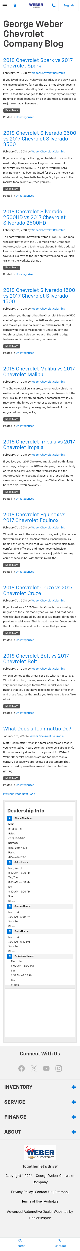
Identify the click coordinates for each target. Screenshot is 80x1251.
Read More (11, 110)
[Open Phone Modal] (54, 5)
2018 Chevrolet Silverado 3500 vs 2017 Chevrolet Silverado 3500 (39, 139)
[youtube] (46, 1068)
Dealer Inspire (40, 1218)
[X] (34, 1068)
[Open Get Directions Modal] (15, 5)
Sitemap (61, 1192)
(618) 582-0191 (16, 838)
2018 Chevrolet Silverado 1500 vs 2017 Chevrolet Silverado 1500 (39, 296)
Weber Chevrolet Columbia (48, 73)
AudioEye (51, 1201)
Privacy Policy (22, 1192)
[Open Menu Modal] (5, 5)
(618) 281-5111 (16, 829)
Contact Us (43, 1192)
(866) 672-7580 (17, 857)
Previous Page (12, 794)
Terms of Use (32, 1201)
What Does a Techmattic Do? (37, 729)
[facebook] (21, 1068)
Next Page (28, 794)
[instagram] (58, 1068)
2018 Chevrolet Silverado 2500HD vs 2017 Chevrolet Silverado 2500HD (34, 217)
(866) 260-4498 (17, 848)
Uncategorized (25, 117)
